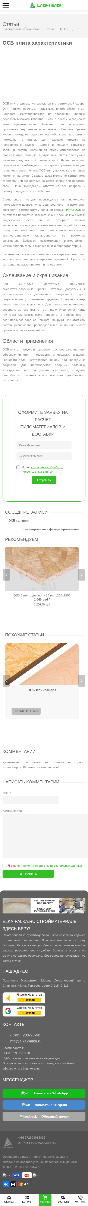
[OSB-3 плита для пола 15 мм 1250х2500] (42, 569)
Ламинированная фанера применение (50, 529)
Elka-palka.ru (32, 1167)
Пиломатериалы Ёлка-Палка (21, 29)
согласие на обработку (19, 1162)
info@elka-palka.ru (25, 1041)
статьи (36, 635)
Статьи (49, 29)
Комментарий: (14, 811)
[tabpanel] (42, 577)
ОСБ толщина (19, 520)
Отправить (44, 480)
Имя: (7, 792)
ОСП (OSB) (66, 29)
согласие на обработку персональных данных (49, 865)
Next (81, 575)
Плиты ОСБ (73, 209)
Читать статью (26, 711)
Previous (6, 575)
